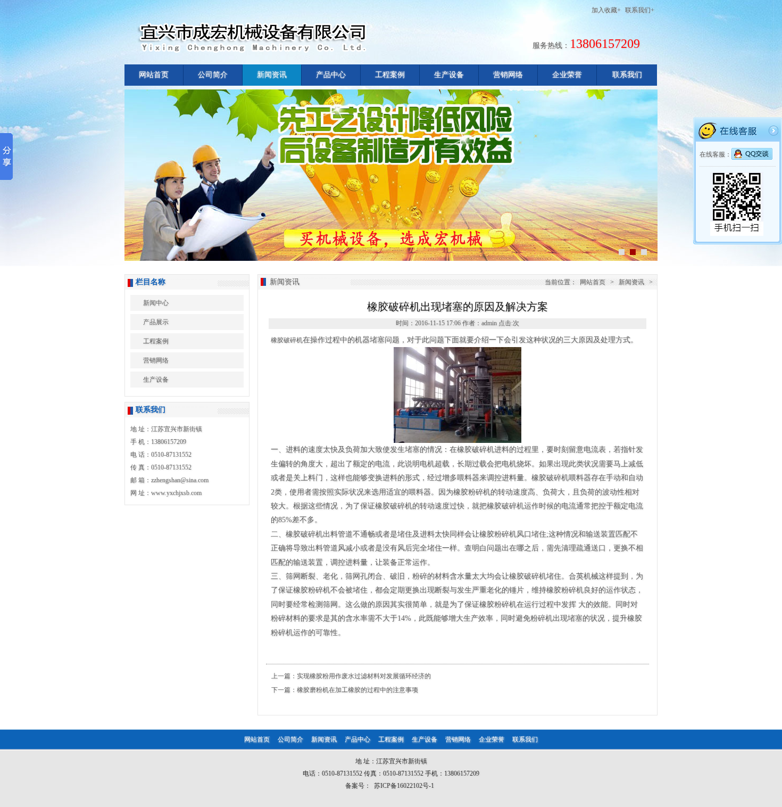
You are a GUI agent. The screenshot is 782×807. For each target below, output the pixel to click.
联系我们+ (639, 10)
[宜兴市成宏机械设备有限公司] (298, 52)
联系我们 (627, 75)
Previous (132, 173)
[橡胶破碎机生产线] (457, 440)
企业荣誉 (567, 75)
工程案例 (390, 75)
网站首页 (154, 75)
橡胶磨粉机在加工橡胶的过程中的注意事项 (357, 690)
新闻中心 (156, 303)
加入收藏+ (606, 10)
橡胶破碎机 (287, 340)
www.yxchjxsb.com (176, 493)
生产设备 (449, 75)
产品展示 (156, 322)
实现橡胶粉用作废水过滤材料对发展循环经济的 (364, 676)
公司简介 (213, 75)
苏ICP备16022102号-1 (404, 785)
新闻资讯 (272, 75)
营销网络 (508, 75)
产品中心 (331, 75)
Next (649, 173)
